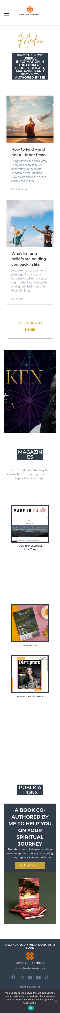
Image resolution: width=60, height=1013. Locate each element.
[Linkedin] (30, 977)
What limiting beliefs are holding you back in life (28, 259)
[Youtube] (38, 977)
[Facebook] (13, 977)
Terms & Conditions (30, 986)
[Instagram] (22, 977)
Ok (30, 1008)
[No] (56, 1000)
